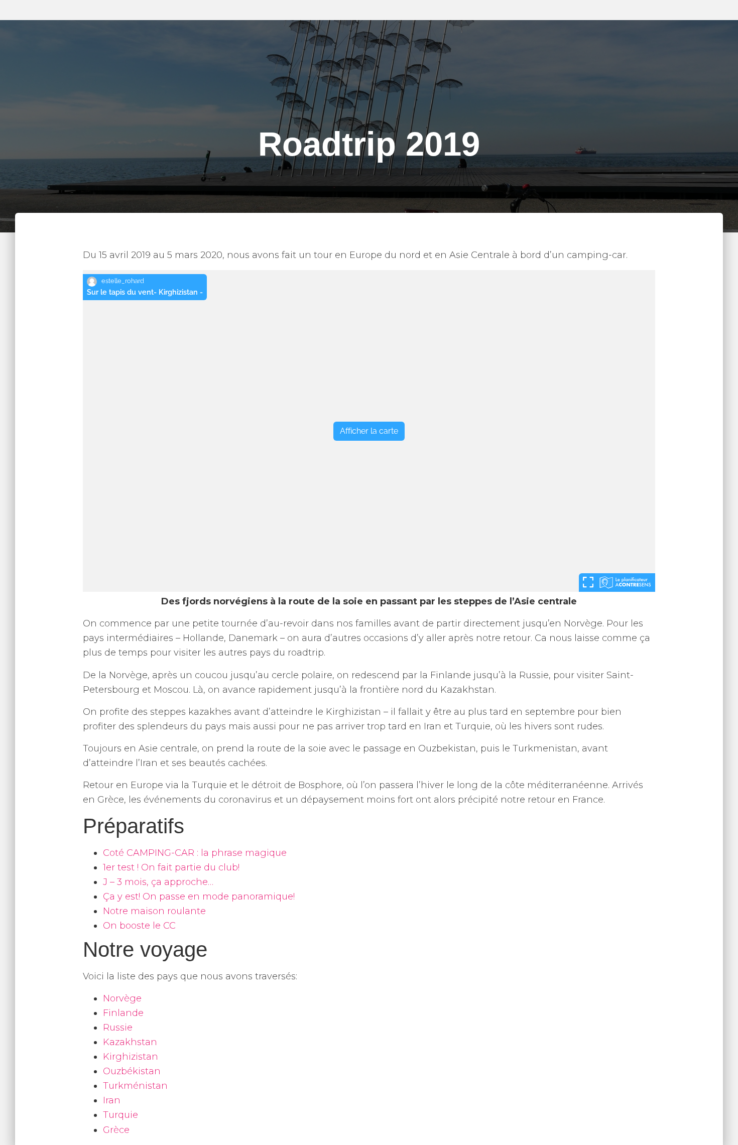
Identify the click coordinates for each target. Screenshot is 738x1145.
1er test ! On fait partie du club (170, 867)
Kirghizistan (130, 1056)
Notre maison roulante (154, 911)
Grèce (116, 1129)
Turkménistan (135, 1085)
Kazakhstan (130, 1042)
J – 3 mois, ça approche (155, 881)
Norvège (122, 998)
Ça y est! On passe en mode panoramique (198, 896)
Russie (118, 1027)
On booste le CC (139, 925)
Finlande (123, 1013)
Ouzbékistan (132, 1071)
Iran (111, 1100)
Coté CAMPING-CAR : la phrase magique (195, 852)
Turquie (120, 1114)
